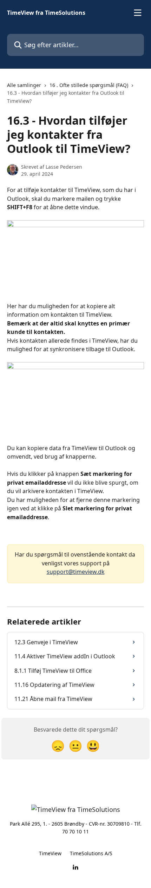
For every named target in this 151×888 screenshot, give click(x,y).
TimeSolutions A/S (91, 853)
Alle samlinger (24, 85)
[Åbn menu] (137, 12)
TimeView (50, 853)
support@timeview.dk (76, 572)
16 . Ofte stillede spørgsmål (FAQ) (89, 85)
